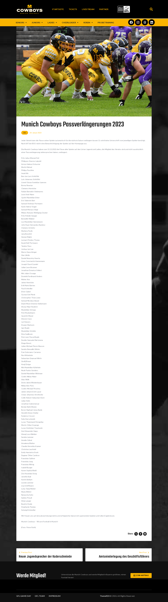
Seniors (20, 22)
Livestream (88, 9)
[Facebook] (131, 22)
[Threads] (145, 22)
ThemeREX (105, 596)
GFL (24, 133)
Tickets (73, 9)
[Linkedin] (152, 22)
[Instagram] (138, 22)
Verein (86, 22)
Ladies (51, 22)
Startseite (58, 9)
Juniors (36, 22)
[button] (151, 9)
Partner (103, 9)
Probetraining (106, 22)
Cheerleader (69, 22)
